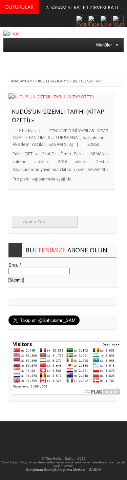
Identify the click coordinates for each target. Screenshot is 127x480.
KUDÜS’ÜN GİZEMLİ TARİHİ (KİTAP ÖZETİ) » (58, 116)
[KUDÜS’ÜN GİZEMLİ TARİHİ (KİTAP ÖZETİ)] (61, 97)
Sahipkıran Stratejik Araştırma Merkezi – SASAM (63, 470)
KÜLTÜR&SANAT (64, 137)
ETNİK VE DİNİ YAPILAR (71, 131)
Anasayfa (20, 81)
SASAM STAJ (60, 144)
